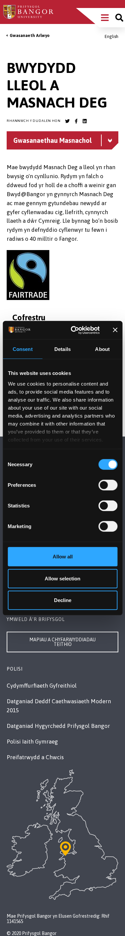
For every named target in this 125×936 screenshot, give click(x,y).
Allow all (63, 556)
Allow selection (62, 578)
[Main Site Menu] (104, 17)
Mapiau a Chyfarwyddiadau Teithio (62, 642)
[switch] (107, 485)
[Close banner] (115, 330)
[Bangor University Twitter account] (67, 121)
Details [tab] (62, 349)
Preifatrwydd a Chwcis (35, 757)
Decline (62, 600)
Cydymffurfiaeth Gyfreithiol (42, 685)
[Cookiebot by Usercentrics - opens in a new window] (73, 330)
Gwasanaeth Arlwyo (30, 35)
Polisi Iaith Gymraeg (32, 741)
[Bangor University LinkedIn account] (85, 121)
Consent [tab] (23, 349)
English (111, 36)
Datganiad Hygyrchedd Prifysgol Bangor (58, 726)
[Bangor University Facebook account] (76, 121)
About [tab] (102, 349)
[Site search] (119, 17)
